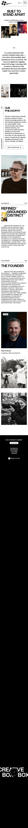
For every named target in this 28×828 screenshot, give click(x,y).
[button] (25, 2)
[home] (6, 3)
